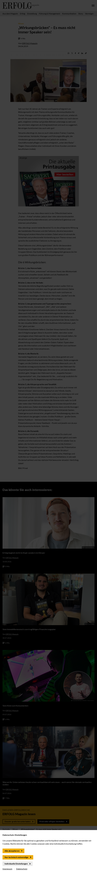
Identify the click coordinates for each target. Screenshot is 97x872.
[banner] (48, 436)
